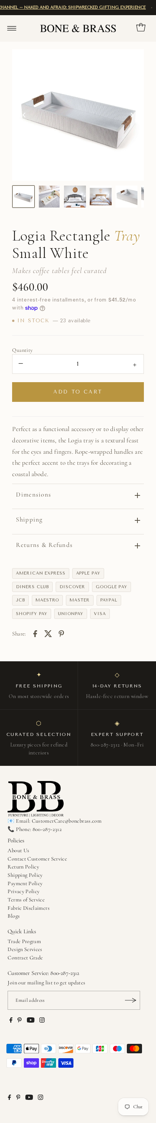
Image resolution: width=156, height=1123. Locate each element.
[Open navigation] (12, 28)
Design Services (25, 949)
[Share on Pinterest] (61, 633)
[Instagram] (42, 1021)
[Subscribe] (130, 1000)
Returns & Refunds (44, 545)
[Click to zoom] (131, 61)
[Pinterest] (19, 1021)
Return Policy (23, 867)
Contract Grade (25, 957)
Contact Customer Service (37, 859)
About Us (18, 850)
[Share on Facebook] (35, 633)
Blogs (14, 916)
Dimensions (33, 494)
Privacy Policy (23, 891)
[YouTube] (30, 1021)
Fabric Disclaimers (29, 908)
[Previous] (24, 114)
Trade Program (24, 941)
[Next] (131, 114)
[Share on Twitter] (48, 633)
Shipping (29, 519)
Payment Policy (25, 883)
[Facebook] (10, 1021)
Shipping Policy (25, 875)
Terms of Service (26, 900)
